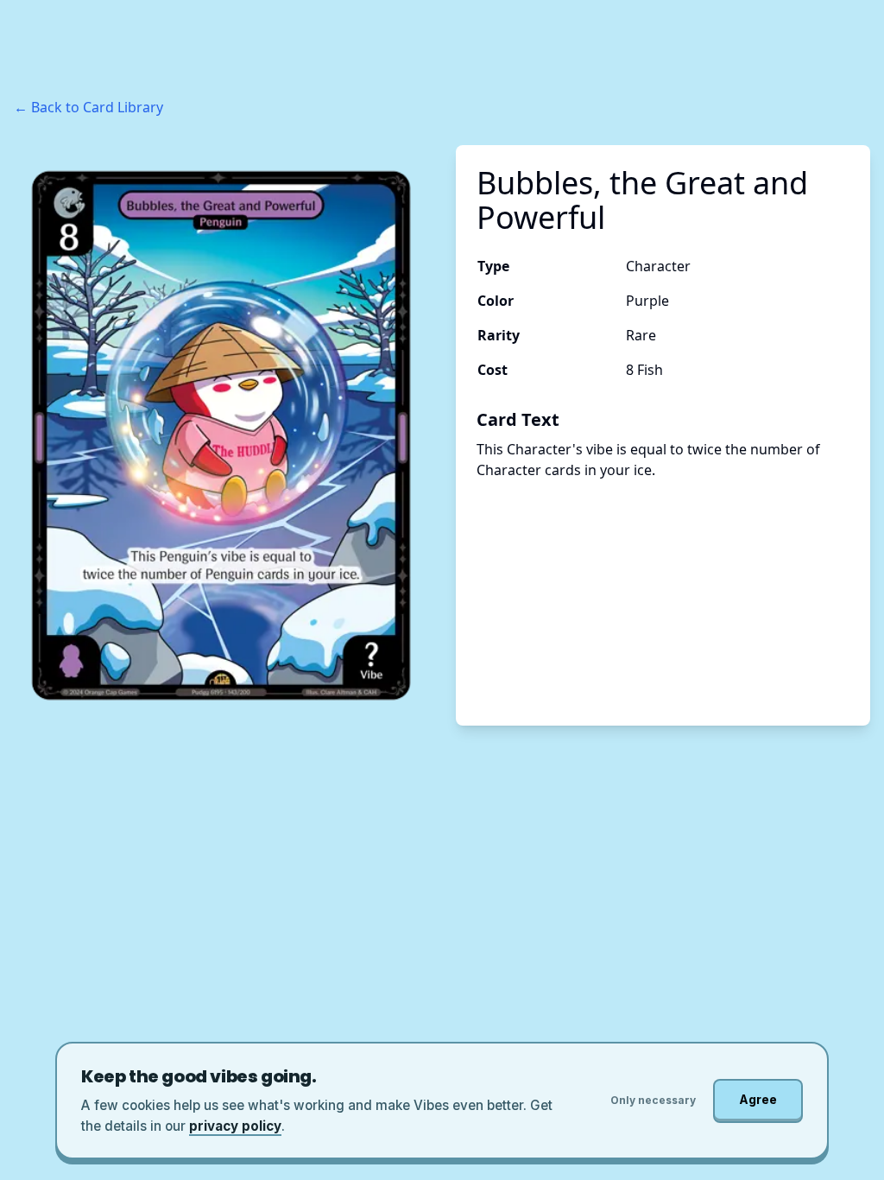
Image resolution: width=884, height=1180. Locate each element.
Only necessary (653, 1100)
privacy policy (235, 1126)
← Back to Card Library (88, 107)
